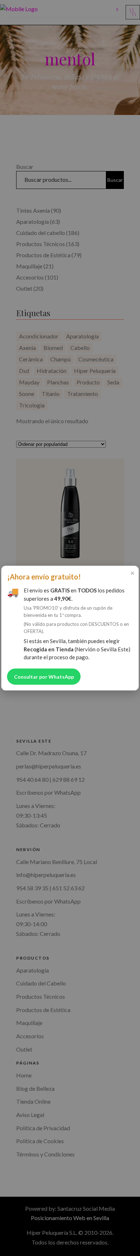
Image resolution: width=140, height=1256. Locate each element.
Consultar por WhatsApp (44, 676)
